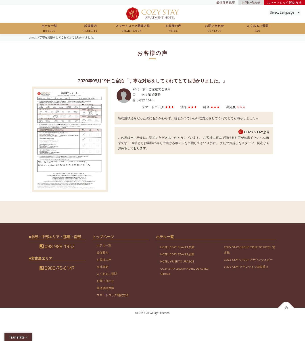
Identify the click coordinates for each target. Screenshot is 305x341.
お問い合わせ (214, 28)
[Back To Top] (286, 308)
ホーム (33, 37)
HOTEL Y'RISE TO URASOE (177, 261)
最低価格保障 (105, 288)
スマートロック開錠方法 (133, 28)
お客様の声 (173, 28)
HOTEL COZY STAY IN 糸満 (177, 247)
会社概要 (102, 267)
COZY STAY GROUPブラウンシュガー (248, 260)
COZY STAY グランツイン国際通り (246, 267)
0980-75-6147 (59, 268)
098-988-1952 (59, 246)
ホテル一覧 (49, 28)
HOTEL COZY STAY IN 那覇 (177, 254)
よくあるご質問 (258, 28)
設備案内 (91, 28)
